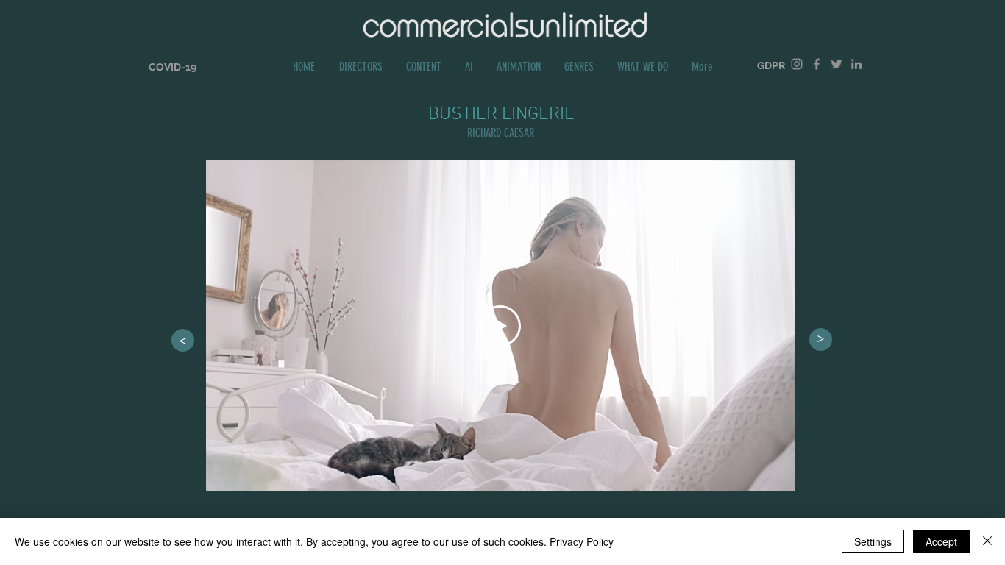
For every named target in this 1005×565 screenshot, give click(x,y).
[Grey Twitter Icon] (836, 64)
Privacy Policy (582, 541)
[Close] (987, 541)
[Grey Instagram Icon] (796, 64)
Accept (941, 541)
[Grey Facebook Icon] (816, 64)
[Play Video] (500, 326)
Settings (873, 541)
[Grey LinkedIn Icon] (856, 64)
